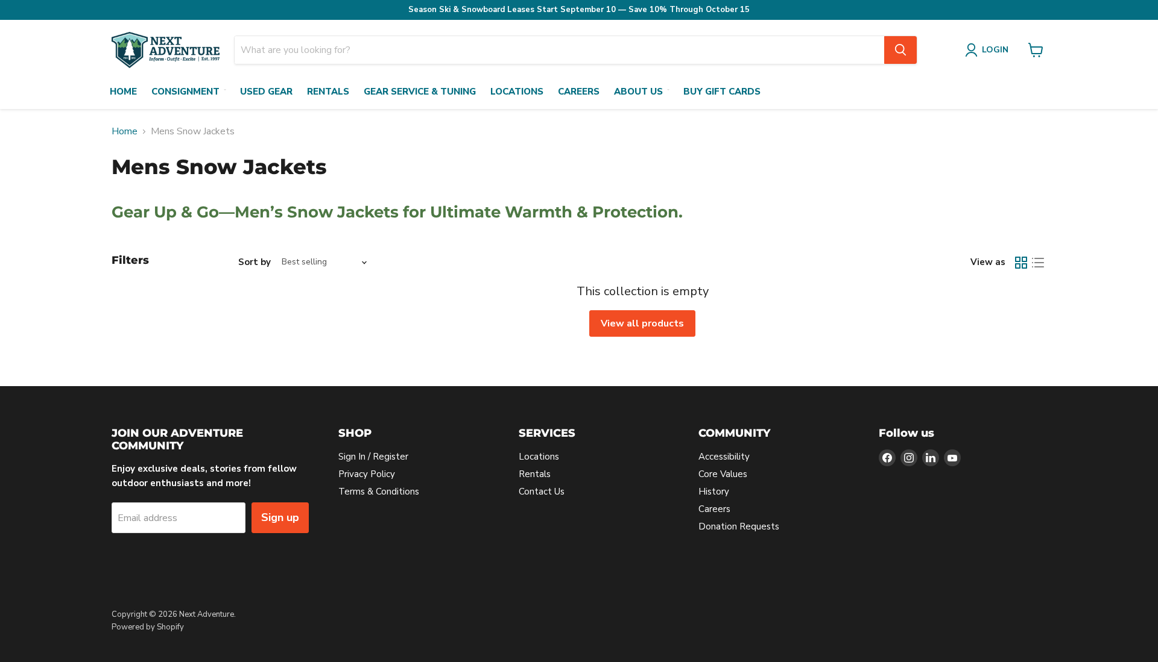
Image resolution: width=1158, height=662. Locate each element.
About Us (638, 92)
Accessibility (724, 457)
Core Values (722, 474)
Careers (579, 92)
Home (123, 92)
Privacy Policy (366, 474)
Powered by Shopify (148, 627)
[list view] (1038, 262)
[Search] (900, 50)
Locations (516, 92)
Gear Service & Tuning (420, 92)
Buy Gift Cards (722, 92)
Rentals (328, 92)
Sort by (254, 262)
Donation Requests (738, 526)
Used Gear (266, 92)
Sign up (280, 517)
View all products (642, 323)
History (713, 492)
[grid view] (1021, 262)
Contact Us (542, 492)
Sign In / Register (373, 457)
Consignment (185, 92)
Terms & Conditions (378, 492)
